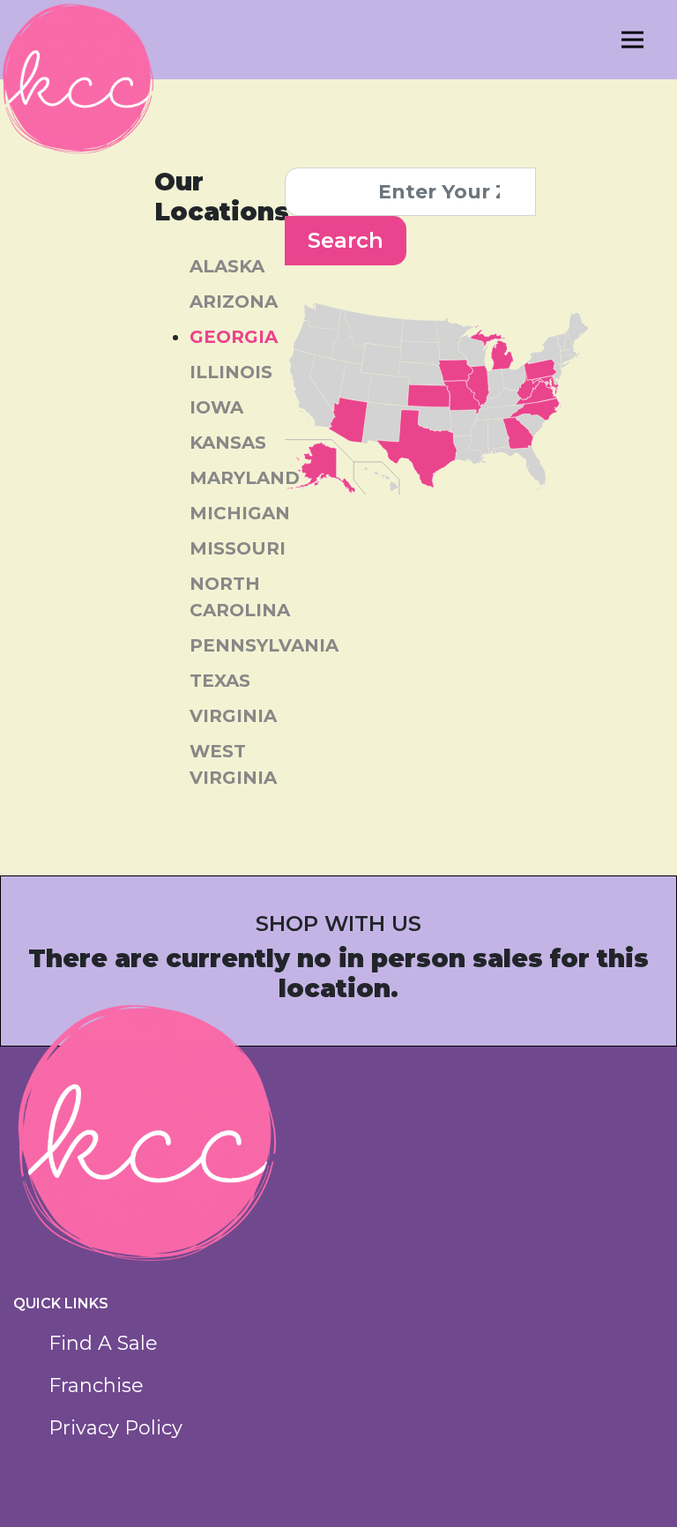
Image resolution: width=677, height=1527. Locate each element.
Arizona (234, 301)
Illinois (231, 372)
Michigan (240, 513)
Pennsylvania (264, 645)
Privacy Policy (115, 1428)
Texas (220, 680)
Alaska (227, 266)
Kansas (228, 442)
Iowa (216, 407)
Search (345, 240)
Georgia (234, 336)
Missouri (238, 548)
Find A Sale (103, 1343)
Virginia (233, 715)
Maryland (245, 477)
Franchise (96, 1385)
